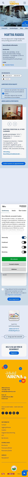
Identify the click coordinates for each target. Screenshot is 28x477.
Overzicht (4, 28)
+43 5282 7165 (6, 389)
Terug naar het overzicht (15, 336)
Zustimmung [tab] (5, 210)
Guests (7, 79)
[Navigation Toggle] (24, 2)
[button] (9, 124)
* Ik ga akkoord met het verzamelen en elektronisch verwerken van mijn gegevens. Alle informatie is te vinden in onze (15, 291)
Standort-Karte (9, 65)
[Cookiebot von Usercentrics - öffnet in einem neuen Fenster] (19, 206)
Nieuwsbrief (5, 458)
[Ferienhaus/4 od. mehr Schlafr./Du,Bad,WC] (12, 112)
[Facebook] (6, 413)
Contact (4, 425)
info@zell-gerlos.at (14, 330)
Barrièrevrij (5, 438)
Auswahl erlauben (14, 264)
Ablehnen (14, 269)
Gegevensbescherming (8, 433)
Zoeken (3, 3)
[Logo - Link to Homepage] (14, 3)
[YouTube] (14, 413)
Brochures (5, 445)
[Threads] (17, 413)
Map (21, 28)
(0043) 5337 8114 (14, 329)
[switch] (24, 242)
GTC (3, 435)
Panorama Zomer (7, 450)
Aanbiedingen (14, 28)
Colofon (4, 430)
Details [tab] (14, 210)
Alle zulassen (14, 259)
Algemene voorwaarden (14, 294)
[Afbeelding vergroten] (14, 16)
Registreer (14, 353)
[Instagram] (3, 413)
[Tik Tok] (10, 413)
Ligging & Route (6, 427)
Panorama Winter (7, 448)
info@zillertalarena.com (9, 391)
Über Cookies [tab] (22, 210)
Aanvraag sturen (14, 299)
